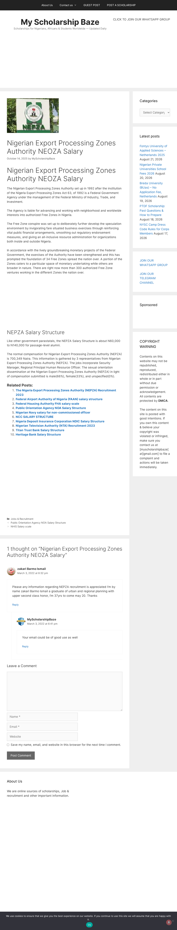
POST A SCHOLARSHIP (121, 5)
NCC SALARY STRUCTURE (34, 417)
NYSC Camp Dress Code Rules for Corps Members (154, 229)
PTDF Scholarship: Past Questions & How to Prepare (152, 210)
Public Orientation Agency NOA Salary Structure (51, 408)
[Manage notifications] (169, 922)
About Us (47, 5)
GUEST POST (91, 5)
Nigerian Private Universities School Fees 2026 (153, 169)
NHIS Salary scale (21, 526)
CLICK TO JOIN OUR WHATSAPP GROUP (141, 19)
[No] (172, 921)
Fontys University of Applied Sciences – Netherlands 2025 (153, 150)
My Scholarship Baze (60, 22)
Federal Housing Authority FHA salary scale (47, 403)
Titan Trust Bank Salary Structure (40, 430)
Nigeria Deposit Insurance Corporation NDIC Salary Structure (60, 421)
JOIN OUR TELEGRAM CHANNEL (148, 278)
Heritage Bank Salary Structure (38, 434)
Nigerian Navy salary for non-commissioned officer (53, 412)
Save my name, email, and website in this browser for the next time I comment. (66, 744)
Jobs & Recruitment (22, 518)
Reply (15, 604)
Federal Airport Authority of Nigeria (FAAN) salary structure (59, 399)
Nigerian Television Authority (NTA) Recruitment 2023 (55, 425)
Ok (89, 924)
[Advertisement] (141, 54)
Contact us (66, 5)
